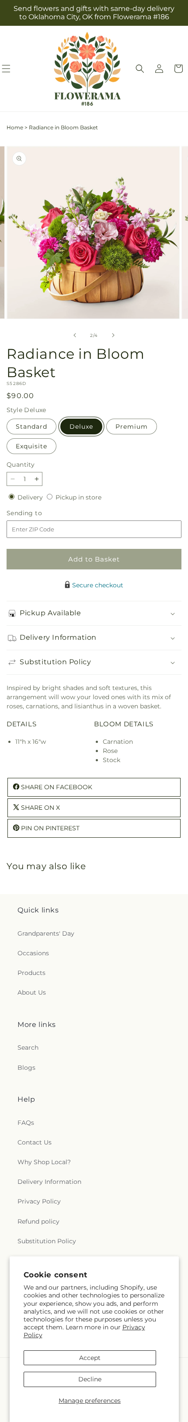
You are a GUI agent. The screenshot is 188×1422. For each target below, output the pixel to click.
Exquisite (31, 446)
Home (15, 127)
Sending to (37, 513)
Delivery (31, 497)
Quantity (21, 464)
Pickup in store (78, 497)
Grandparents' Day (45, 933)
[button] (140, 68)
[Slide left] (74, 335)
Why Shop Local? (44, 1162)
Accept (90, 1358)
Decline (89, 1379)
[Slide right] (113, 335)
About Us (31, 992)
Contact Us (34, 1142)
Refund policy (38, 1221)
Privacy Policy (39, 1201)
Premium (131, 426)
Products (31, 973)
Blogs (26, 1068)
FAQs (25, 1123)
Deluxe (81, 426)
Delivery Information (49, 1182)
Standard (31, 426)
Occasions (33, 953)
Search (27, 1047)
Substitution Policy (46, 1241)
